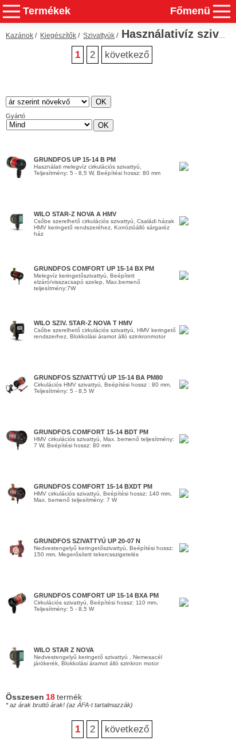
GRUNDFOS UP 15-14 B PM (75, 159)
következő (127, 54)
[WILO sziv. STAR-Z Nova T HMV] (17, 339)
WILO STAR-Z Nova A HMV (75, 213)
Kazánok (19, 36)
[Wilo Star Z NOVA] (17, 666)
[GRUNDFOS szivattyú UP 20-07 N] (17, 557)
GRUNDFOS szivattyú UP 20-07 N (87, 540)
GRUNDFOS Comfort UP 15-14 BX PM (94, 268)
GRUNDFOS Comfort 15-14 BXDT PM (93, 486)
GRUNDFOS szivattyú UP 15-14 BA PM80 (98, 377)
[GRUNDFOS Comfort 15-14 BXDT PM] (17, 503)
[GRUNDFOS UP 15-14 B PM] (17, 176)
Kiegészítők (58, 36)
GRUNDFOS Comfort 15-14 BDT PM (91, 431)
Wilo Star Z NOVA (64, 649)
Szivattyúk (99, 36)
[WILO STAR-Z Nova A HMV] (17, 230)
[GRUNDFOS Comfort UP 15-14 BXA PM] (17, 612)
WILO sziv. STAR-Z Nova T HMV (83, 322)
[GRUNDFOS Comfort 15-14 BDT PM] (17, 448)
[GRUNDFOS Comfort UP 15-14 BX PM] (17, 285)
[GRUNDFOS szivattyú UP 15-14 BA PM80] (17, 394)
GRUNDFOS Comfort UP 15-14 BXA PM (96, 595)
